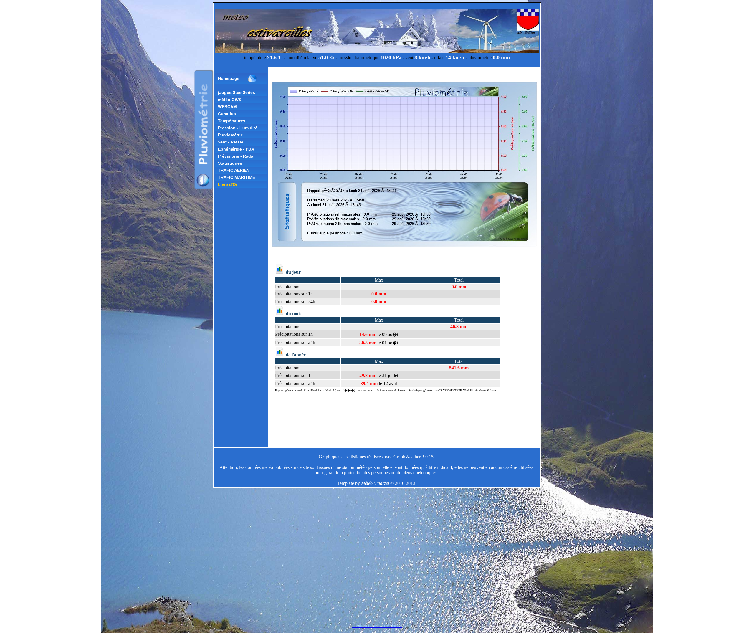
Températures (231, 120)
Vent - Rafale (230, 142)
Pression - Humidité (237, 127)
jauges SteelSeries (236, 92)
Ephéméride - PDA (236, 149)
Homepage (228, 78)
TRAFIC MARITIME (236, 177)
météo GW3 (229, 99)
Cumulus (227, 113)
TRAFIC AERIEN (233, 170)
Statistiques (230, 163)
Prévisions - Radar (236, 156)
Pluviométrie (230, 135)
